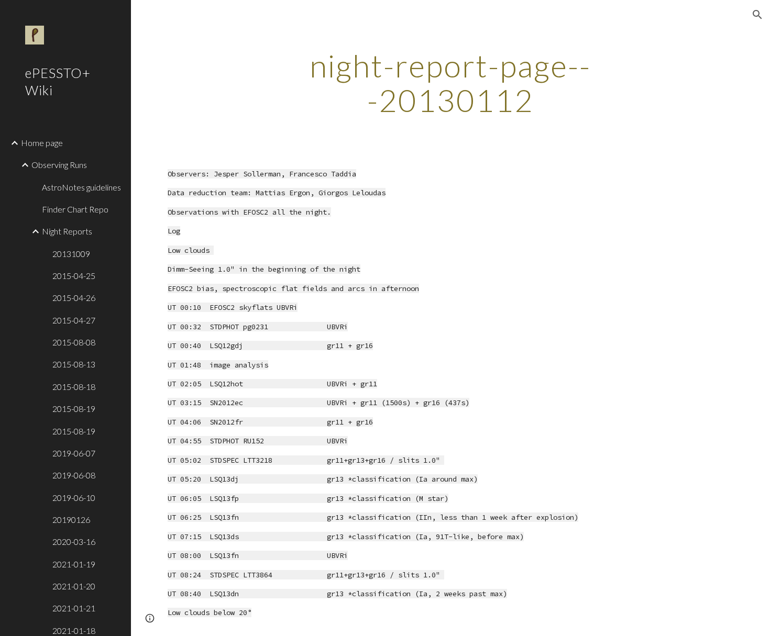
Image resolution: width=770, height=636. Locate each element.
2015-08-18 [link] (73, 387)
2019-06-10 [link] (73, 498)
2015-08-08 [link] (73, 342)
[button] (757, 14)
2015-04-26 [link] (73, 298)
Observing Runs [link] (59, 165)
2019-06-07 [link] (73, 453)
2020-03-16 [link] (73, 541)
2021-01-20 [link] (73, 586)
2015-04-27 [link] (73, 320)
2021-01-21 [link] (73, 608)
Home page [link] (42, 143)
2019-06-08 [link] (73, 475)
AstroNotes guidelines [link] (81, 187)
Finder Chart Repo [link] (75, 209)
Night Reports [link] (67, 231)
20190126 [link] (71, 520)
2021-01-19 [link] (73, 564)
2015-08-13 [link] (73, 364)
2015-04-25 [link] (73, 276)
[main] (450, 82)
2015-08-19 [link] (73, 409)
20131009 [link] (71, 254)
